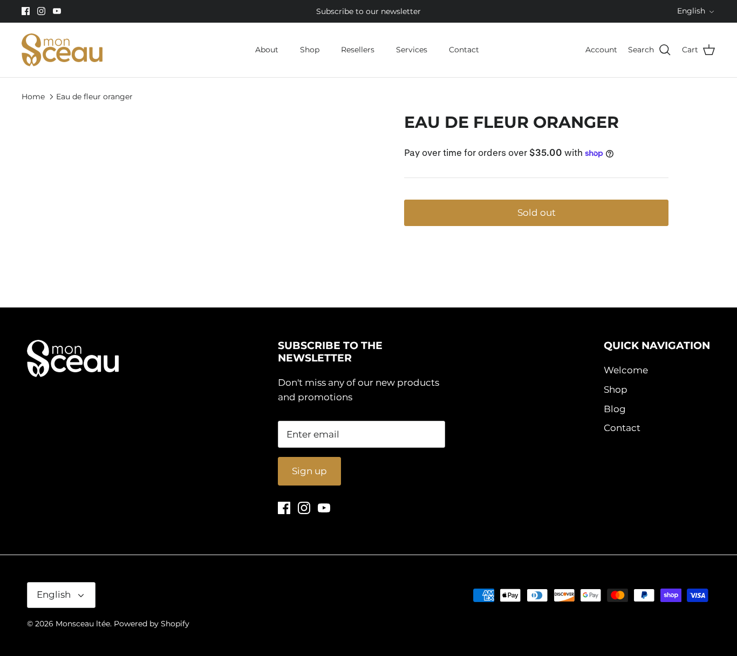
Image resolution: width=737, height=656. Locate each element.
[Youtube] (57, 11)
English (691, 11)
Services (411, 49)
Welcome (626, 370)
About (266, 49)
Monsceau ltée (83, 623)
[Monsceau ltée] (62, 49)
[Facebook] (26, 11)
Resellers (357, 49)
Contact (464, 49)
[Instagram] (41, 11)
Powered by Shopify (151, 623)
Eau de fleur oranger (94, 96)
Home (33, 96)
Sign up (309, 471)
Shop (309, 49)
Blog (615, 409)
